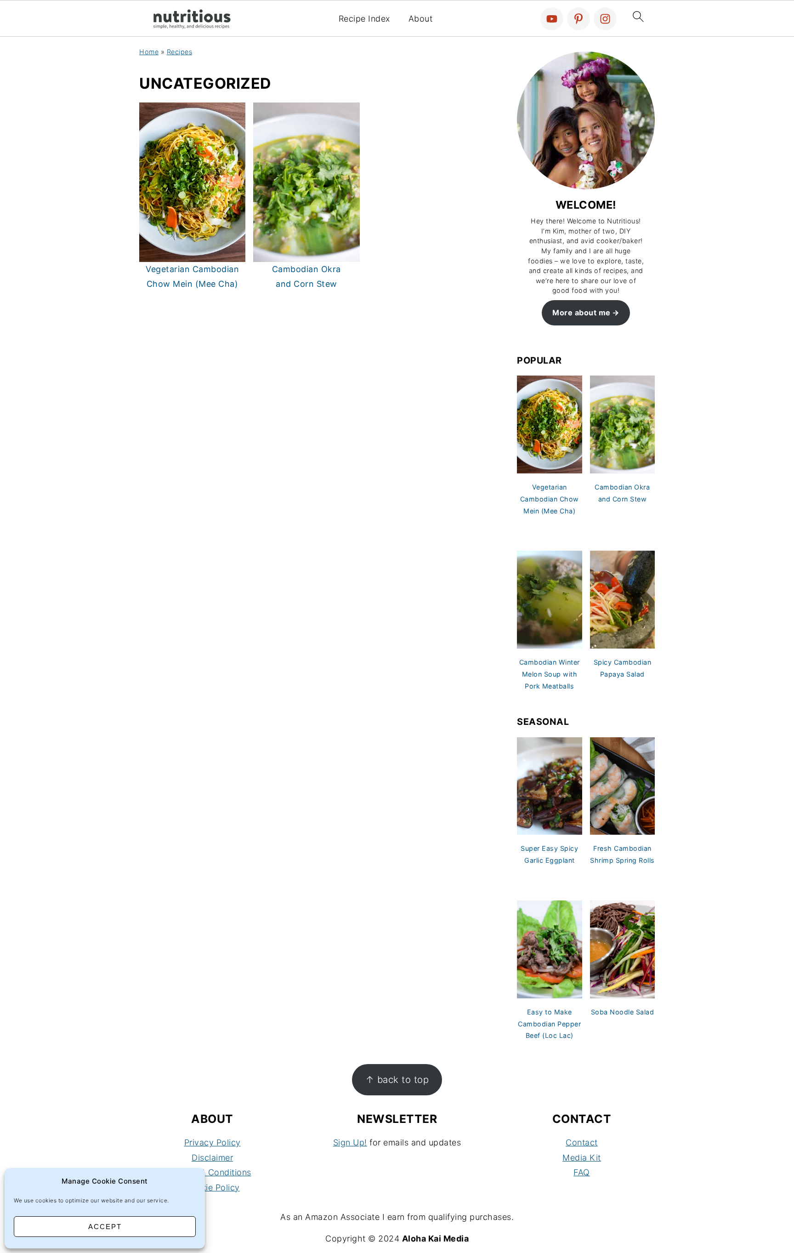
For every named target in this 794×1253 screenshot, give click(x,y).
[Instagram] (605, 18)
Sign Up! (350, 1142)
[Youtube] (551, 18)
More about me (581, 312)
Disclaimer (212, 1157)
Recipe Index (364, 18)
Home (149, 52)
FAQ (581, 1172)
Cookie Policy (212, 1187)
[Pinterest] (578, 18)
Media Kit (581, 1157)
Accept (105, 1226)
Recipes (180, 52)
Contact (582, 1142)
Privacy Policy (212, 1142)
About (420, 18)
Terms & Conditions (212, 1172)
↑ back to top (397, 1079)
